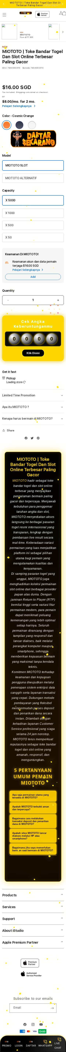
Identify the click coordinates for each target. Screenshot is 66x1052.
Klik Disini (33, 353)
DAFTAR (31, 1045)
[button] (4, 14)
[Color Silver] (32, 125)
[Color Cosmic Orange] (6, 125)
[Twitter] (33, 438)
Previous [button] (3, 4)
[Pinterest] (39, 438)
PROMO (6, 1045)
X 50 (8, 237)
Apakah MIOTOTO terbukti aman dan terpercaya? (30, 808)
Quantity (8, 290)
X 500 (9, 225)
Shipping (20, 92)
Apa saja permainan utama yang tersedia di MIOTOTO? (30, 796)
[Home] (25, 13)
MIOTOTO (19, 480)
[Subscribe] (52, 1008)
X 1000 (10, 213)
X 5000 (10, 200)
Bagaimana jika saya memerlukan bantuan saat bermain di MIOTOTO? (32, 849)
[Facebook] (27, 438)
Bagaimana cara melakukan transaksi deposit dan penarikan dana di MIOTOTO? (30, 821)
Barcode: (26, 68)
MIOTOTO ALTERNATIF (21, 178)
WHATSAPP (45, 1045)
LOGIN (19, 1045)
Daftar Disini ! (51, 5)
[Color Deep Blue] (19, 125)
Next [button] (62, 4)
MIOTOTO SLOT (17, 165)
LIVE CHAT (57, 1045)
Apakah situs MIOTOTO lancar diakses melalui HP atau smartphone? (29, 836)
